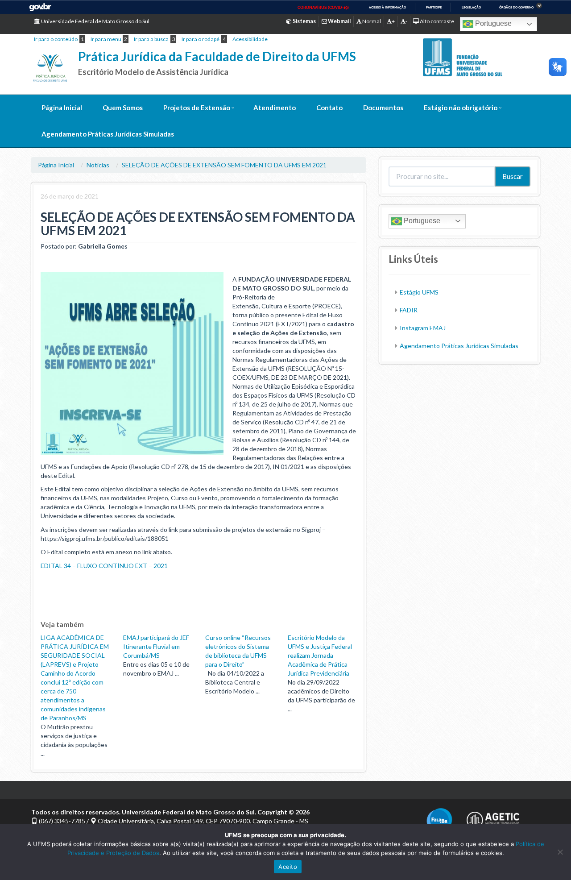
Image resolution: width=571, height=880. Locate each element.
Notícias (98, 165)
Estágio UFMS (419, 292)
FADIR (409, 310)
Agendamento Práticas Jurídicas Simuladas (107, 134)
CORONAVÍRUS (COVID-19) (323, 7)
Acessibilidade (250, 39)
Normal (371, 21)
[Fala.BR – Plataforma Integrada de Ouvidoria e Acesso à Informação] (439, 820)
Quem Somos (123, 108)
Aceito (287, 866)
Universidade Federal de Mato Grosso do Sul (94, 21)
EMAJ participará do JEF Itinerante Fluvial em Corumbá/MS (156, 646)
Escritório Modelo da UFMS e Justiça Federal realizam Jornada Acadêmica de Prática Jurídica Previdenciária (320, 655)
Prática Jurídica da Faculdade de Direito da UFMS (217, 56)
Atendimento (274, 108)
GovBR (40, 7)
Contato (329, 108)
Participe (434, 7)
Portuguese (492, 23)
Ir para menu (106, 39)
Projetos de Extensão (196, 108)
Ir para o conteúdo (56, 39)
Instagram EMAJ (423, 328)
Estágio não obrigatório (460, 108)
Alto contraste (436, 21)
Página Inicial (61, 108)
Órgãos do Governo (516, 7)
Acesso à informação (387, 7)
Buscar (512, 176)
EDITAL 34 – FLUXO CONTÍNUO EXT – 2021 (104, 565)
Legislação (471, 7)
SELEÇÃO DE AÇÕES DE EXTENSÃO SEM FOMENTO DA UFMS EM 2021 (224, 165)
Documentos (383, 108)
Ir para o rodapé (200, 39)
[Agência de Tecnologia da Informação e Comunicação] (493, 817)
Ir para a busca (151, 39)
